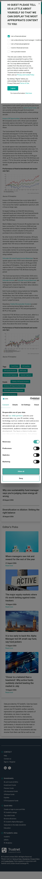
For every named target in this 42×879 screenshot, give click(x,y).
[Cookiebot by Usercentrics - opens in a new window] (30, 398)
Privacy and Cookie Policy (25, 75)
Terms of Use (24, 83)
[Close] (39, 3)
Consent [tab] (5, 405)
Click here (28, 93)
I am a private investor (18, 52)
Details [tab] (15, 405)
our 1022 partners (16, 416)
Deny (21, 478)
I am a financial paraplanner (20, 44)
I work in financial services (19, 48)
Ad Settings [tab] (25, 405)
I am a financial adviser (18, 36)
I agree (13, 88)
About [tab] (36, 405)
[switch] (36, 448)
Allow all (21, 471)
